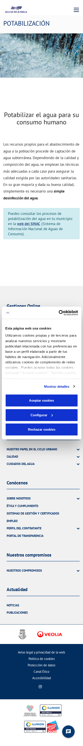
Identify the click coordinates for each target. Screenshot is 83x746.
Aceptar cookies (41, 400)
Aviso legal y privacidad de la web (41, 652)
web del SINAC (28, 223)
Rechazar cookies (41, 429)
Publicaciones (17, 613)
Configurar (39, 415)
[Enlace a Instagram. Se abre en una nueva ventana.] (40, 686)
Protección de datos (41, 665)
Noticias (13, 605)
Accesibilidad (41, 678)
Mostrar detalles (56, 386)
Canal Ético (41, 671)
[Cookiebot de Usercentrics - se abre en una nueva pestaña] (59, 313)
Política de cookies (42, 659)
